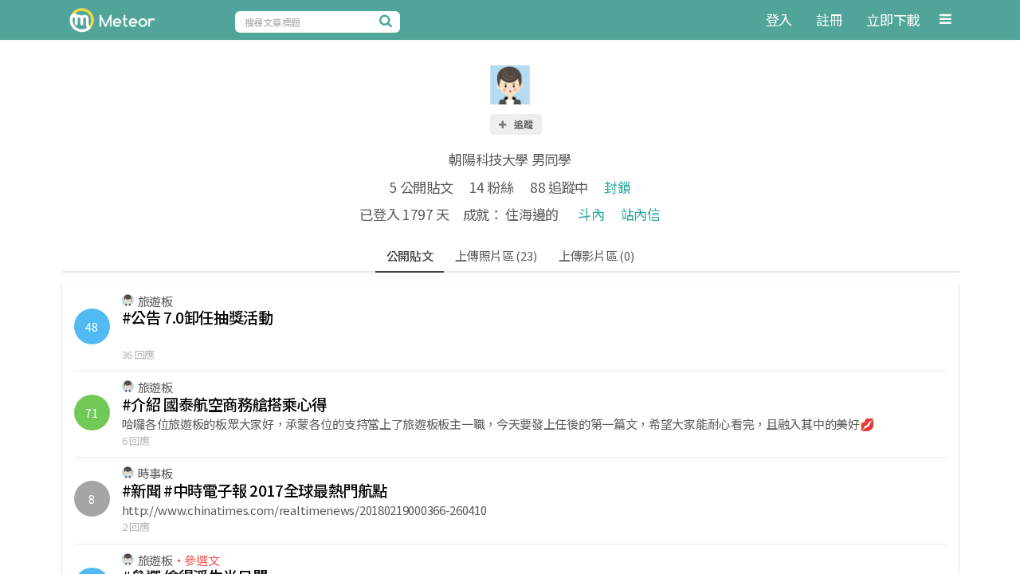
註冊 (829, 19)
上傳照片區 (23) (495, 255)
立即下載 (893, 19)
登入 (779, 19)
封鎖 (617, 187)
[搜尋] (388, 21)
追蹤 (522, 124)
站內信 (641, 214)
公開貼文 (410, 255)
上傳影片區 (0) (596, 255)
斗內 (591, 214)
